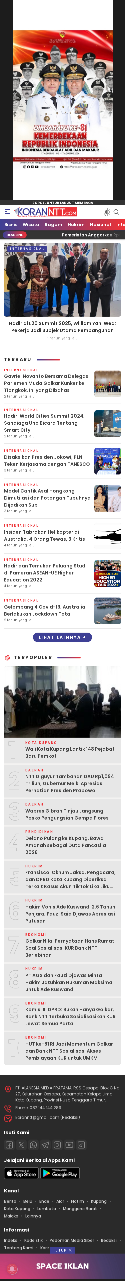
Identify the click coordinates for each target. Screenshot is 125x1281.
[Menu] (7, 212)
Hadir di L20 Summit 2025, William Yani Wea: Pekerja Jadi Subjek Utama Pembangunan (62, 327)
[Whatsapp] (33, 1145)
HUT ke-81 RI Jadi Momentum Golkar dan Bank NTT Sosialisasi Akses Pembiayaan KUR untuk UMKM (69, 1051)
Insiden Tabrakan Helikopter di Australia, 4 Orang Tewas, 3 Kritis (44, 535)
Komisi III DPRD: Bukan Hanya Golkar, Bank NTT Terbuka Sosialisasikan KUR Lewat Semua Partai (70, 1016)
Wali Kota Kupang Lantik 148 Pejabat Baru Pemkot (70, 752)
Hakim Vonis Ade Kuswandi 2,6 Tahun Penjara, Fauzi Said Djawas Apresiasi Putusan (70, 913)
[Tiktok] (81, 1145)
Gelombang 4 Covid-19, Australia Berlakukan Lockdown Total (44, 610)
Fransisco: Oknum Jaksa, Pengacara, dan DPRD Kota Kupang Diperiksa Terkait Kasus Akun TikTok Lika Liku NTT (70, 883)
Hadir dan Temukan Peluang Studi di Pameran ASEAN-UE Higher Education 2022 (45, 572)
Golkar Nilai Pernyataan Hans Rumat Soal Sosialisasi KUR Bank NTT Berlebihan (69, 948)
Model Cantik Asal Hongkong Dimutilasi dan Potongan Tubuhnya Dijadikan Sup (47, 498)
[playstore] (60, 1177)
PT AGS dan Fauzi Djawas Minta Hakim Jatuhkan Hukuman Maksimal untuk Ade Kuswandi (69, 982)
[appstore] (21, 1177)
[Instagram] (57, 1145)
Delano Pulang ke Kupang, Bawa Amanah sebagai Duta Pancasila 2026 (65, 845)
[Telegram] (45, 1145)
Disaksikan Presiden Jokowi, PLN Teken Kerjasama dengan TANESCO (47, 460)
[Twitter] (21, 1145)
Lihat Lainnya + (62, 637)
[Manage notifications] (12, 1269)
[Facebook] (9, 1145)
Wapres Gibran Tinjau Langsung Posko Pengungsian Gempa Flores (67, 814)
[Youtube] (69, 1145)
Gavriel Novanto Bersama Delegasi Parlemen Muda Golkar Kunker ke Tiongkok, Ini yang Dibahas (47, 383)
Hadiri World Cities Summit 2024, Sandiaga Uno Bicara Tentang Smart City (44, 423)
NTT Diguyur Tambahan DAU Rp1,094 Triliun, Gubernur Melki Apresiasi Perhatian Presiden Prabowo (69, 783)
